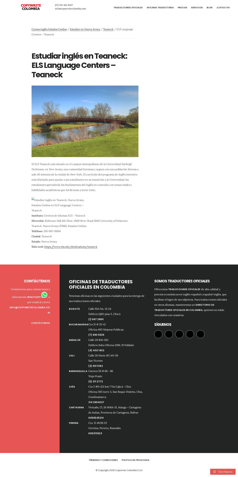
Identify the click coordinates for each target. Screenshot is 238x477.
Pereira (74, 423)
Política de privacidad (135, 460)
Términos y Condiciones (103, 460)
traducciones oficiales (184, 289)
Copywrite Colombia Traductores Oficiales (30, 7)
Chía (72, 386)
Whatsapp (34, 297)
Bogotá (74, 309)
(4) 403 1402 (96, 350)
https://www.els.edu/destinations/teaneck (70, 246)
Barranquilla (78, 371)
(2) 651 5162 (95, 366)
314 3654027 (96, 402)
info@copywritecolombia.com (70, 8)
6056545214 (96, 417)
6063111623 (95, 433)
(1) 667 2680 (96, 319)
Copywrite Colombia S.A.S (128, 470)
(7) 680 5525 (96, 334)
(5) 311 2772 (95, 381)
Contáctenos (40, 323)
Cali (71, 355)
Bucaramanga (78, 324)
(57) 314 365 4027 (64, 5)
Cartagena (76, 407)
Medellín (74, 340)
